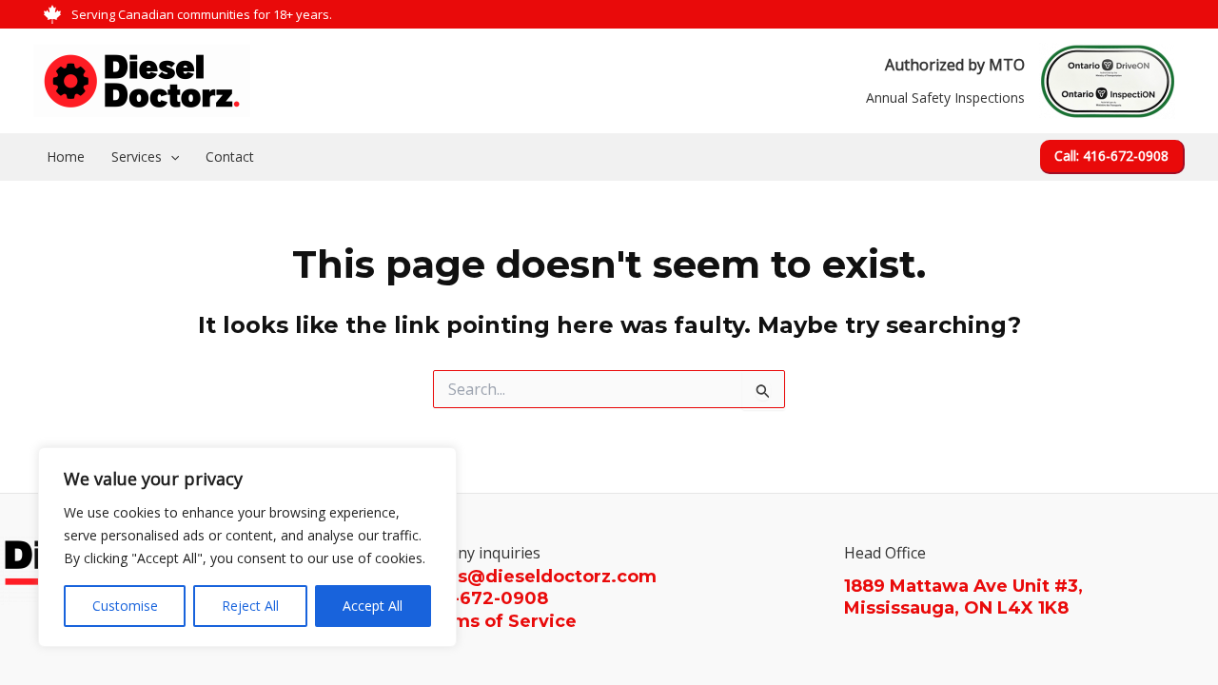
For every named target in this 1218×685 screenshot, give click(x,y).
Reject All (250, 606)
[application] (170, 157)
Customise (125, 606)
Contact (230, 156)
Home (66, 156)
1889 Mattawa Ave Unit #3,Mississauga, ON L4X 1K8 (963, 597)
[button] (1112, 157)
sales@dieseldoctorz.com (539, 576)
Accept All (373, 606)
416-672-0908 (485, 598)
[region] (247, 547)
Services (136, 156)
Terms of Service (499, 621)
